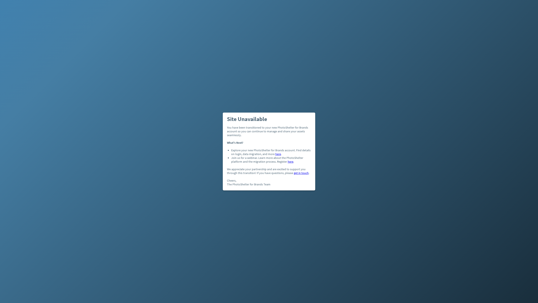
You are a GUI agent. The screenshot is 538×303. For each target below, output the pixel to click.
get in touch (301, 173)
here (278, 154)
